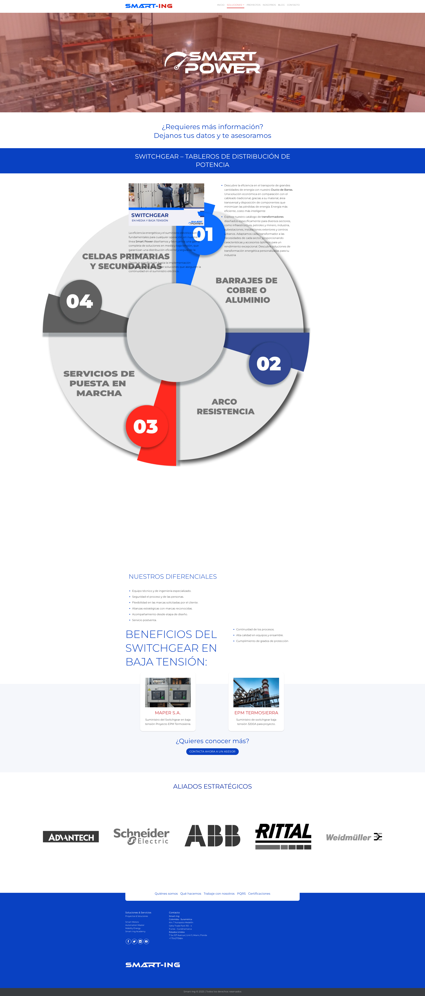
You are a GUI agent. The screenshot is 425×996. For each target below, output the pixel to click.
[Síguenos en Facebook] (128, 941)
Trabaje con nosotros (220, 893)
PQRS (242, 893)
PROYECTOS (253, 5)
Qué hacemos (192, 893)
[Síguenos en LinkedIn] (140, 941)
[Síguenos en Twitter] (134, 941)
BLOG (281, 5)
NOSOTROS (269, 5)
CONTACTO (293, 5)
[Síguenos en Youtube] (146, 941)
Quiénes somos (167, 893)
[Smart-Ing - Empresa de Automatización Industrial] (148, 6)
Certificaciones (259, 893)
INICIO (221, 5)
